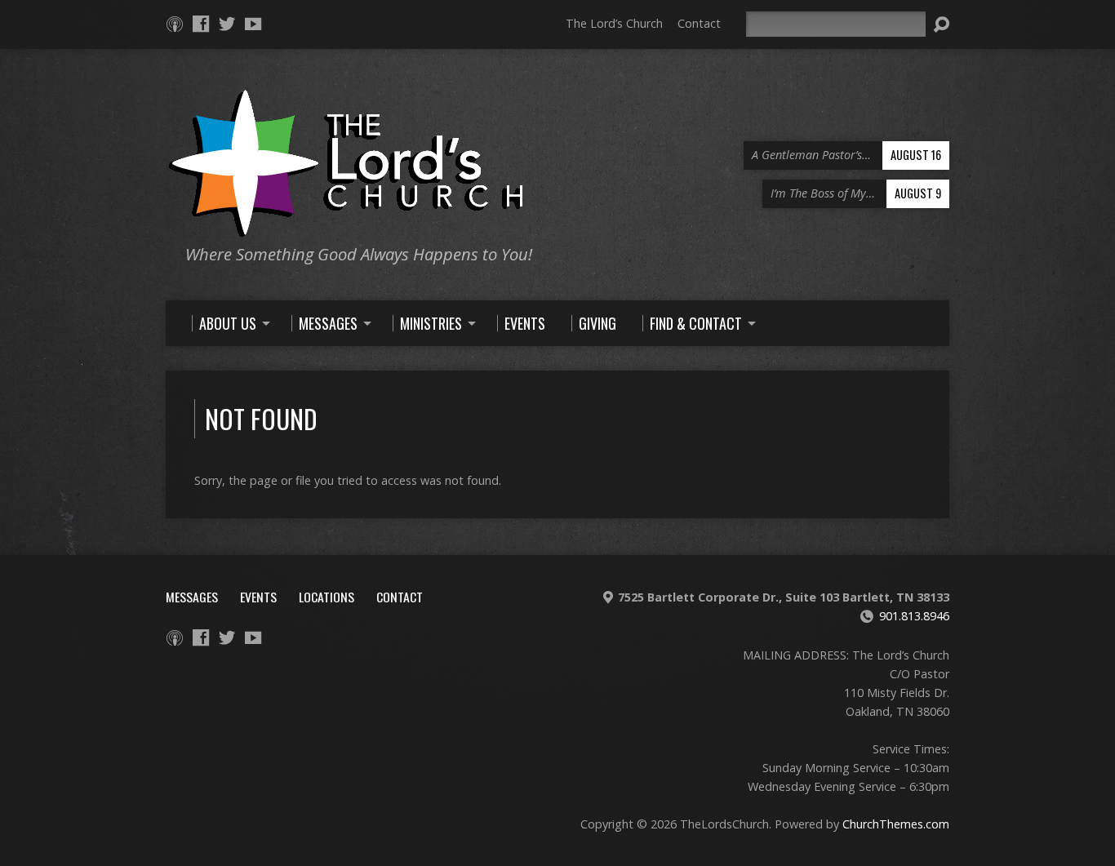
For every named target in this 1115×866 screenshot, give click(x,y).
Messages (192, 596)
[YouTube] (253, 24)
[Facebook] (201, 24)
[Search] (941, 24)
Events (258, 596)
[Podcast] (175, 24)
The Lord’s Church (614, 23)
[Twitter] (227, 24)
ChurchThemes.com (895, 824)
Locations (326, 596)
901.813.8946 (914, 616)
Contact (699, 23)
